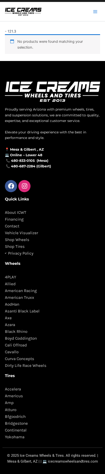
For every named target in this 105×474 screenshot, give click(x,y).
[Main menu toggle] (95, 11)
